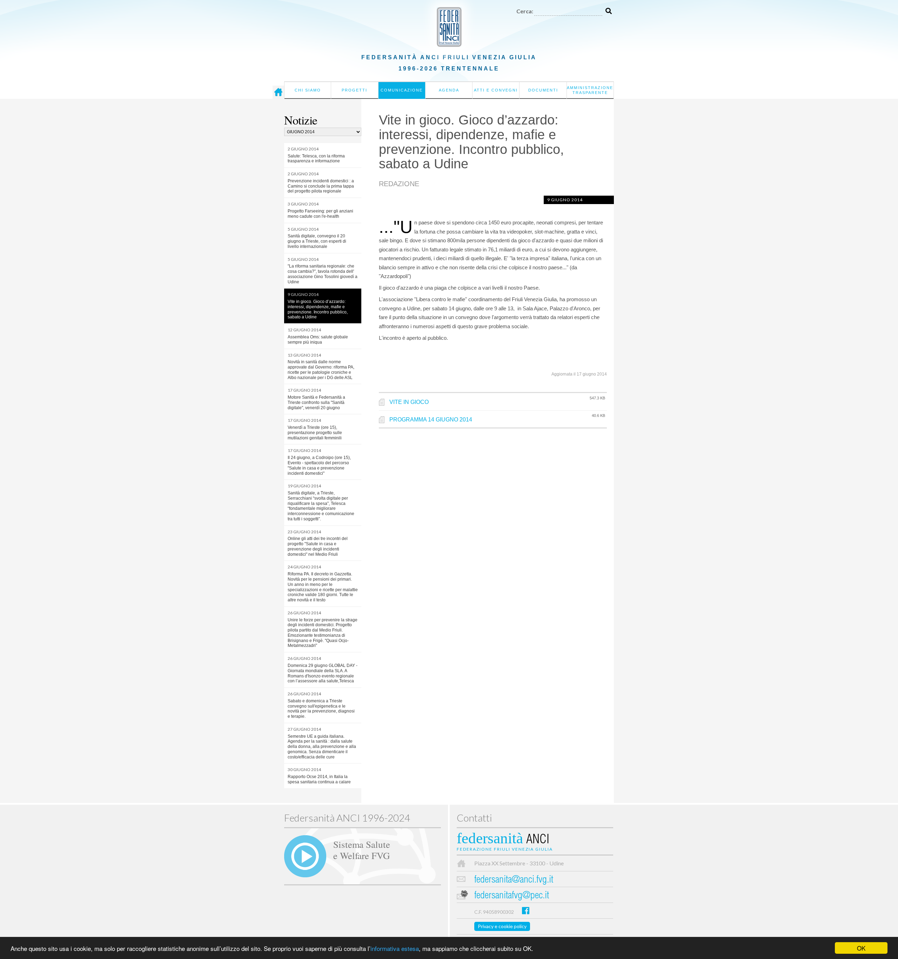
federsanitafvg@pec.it (511, 896)
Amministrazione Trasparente (590, 90)
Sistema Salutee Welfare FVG (361, 849)
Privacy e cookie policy (502, 926)
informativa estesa (394, 948)
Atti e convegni (496, 90)
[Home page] (278, 92)
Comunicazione (402, 90)
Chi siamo (308, 90)
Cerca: (524, 11)
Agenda (449, 90)
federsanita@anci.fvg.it (513, 880)
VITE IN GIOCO (409, 402)
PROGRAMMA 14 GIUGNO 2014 (430, 420)
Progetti (354, 90)
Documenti (543, 90)
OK (861, 948)
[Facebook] (525, 910)
